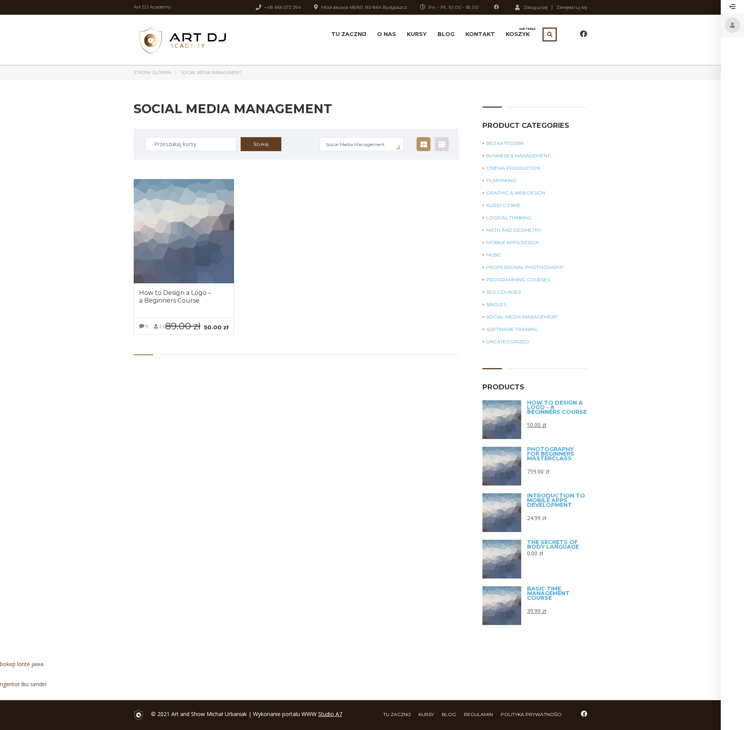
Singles (496, 304)
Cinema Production (513, 168)
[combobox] (362, 144)
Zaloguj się (536, 7)
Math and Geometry (513, 230)
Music (493, 255)
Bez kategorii (505, 143)
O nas (386, 34)
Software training (512, 329)
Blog (446, 34)
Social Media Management (522, 317)
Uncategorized (507, 341)
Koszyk (518, 33)
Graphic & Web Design (515, 193)
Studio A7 (330, 714)
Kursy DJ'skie (503, 205)
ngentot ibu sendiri (23, 684)
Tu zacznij (348, 34)
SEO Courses (503, 292)
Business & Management (518, 155)
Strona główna (152, 72)
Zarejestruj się (571, 7)
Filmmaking (501, 180)
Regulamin (478, 714)
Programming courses (518, 279)
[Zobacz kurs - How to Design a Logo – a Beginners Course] (184, 231)
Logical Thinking (509, 217)
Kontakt (480, 34)
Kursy (417, 34)
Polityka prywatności (531, 714)
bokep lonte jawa (21, 664)
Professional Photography (525, 267)
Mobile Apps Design (512, 242)
